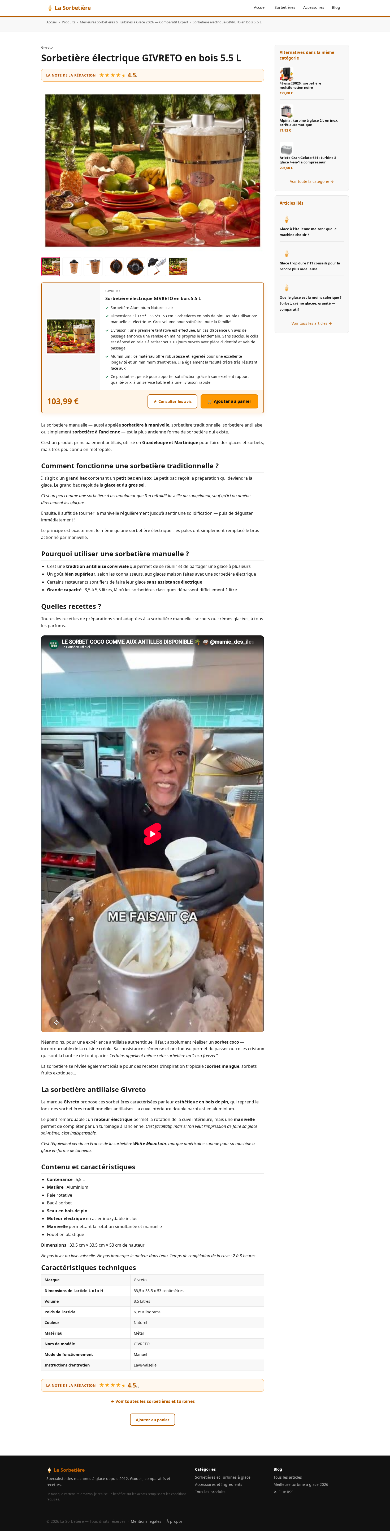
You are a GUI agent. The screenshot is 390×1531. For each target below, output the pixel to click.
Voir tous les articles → (312, 323)
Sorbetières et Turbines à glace (222, 1477)
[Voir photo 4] (114, 266)
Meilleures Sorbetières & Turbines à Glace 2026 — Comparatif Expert (134, 22)
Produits (68, 22)
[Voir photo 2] (71, 266)
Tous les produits (210, 1491)
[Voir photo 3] (93, 266)
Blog (336, 7)
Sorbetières (285, 7)
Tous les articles (288, 1477)
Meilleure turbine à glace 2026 (301, 1484)
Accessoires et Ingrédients (218, 1484)
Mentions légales (146, 1521)
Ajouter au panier (153, 1419)
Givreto (47, 47)
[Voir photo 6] (156, 266)
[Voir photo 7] (178, 266)
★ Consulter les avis (172, 401)
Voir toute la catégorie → (312, 181)
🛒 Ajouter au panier (229, 401)
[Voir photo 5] (135, 266)
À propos (175, 1521)
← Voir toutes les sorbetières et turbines (152, 1401)
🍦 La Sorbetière (68, 7)
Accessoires (313, 7)
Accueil (260, 7)
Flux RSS (286, 1491)
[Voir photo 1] (50, 266)
